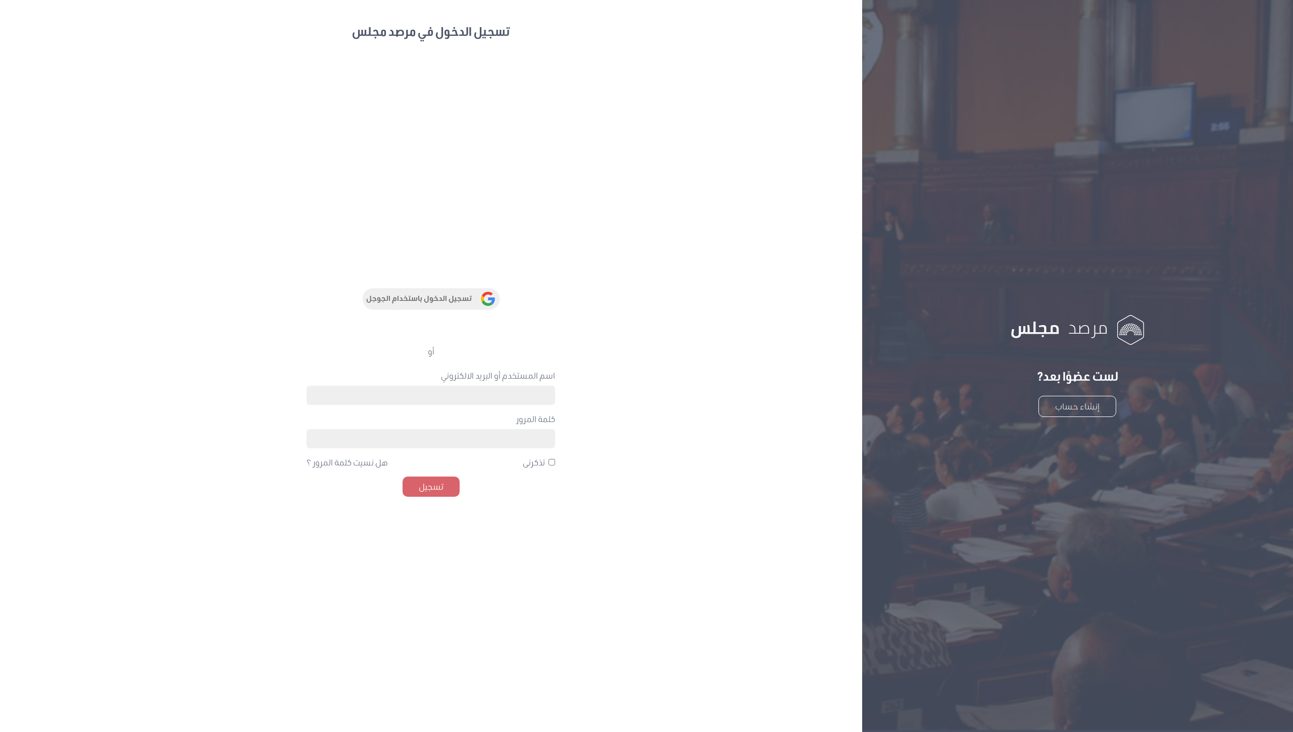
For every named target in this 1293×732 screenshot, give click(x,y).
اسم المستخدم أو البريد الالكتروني (498, 375)
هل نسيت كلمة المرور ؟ (347, 462)
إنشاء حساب (1077, 406)
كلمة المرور (535, 418)
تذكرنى (534, 462)
